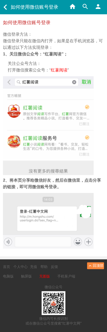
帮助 (44, 267)
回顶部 (98, 266)
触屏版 (26, 276)
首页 (6, 267)
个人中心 (20, 267)
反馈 (54, 267)
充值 (33, 267)
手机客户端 (66, 276)
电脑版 (8, 276)
